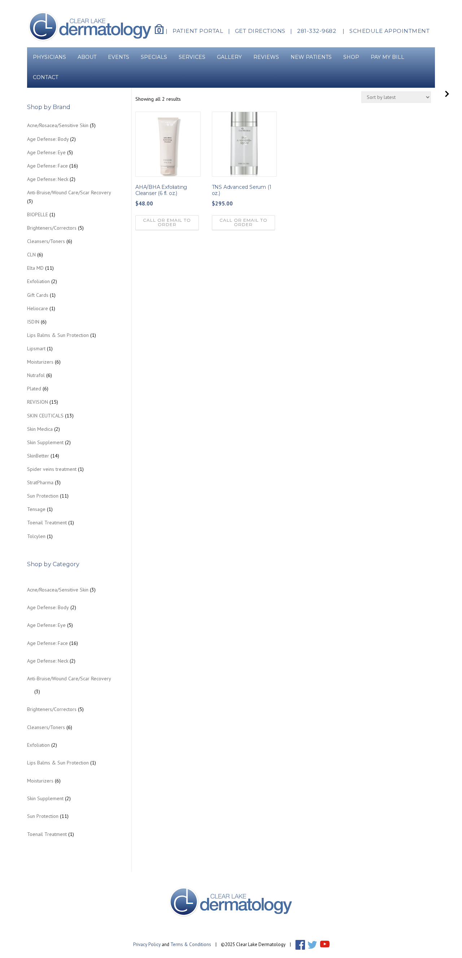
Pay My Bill (387, 57)
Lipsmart (36, 348)
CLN (31, 254)
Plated (34, 388)
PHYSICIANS (49, 57)
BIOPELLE (37, 214)
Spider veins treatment (52, 469)
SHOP (351, 57)
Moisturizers (40, 362)
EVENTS (118, 57)
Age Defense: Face (47, 165)
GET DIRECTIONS (260, 30)
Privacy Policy (147, 944)
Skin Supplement (45, 442)
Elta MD (35, 268)
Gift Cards (37, 295)
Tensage (36, 509)
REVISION (37, 402)
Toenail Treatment (47, 522)
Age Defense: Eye (46, 152)
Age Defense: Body (48, 139)
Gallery (229, 57)
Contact (48, 77)
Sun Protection (42, 496)
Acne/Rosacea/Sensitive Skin (57, 125)
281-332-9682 (316, 30)
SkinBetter (38, 455)
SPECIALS (154, 57)
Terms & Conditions (190, 944)
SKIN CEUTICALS (45, 415)
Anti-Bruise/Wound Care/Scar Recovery (69, 192)
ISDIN (33, 321)
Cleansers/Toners (46, 241)
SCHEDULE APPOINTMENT (389, 30)
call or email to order (167, 222)
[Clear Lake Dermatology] (90, 26)
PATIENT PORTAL (198, 30)
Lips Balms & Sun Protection (58, 335)
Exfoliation (38, 281)
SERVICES (192, 57)
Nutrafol (36, 375)
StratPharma (40, 482)
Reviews (266, 57)
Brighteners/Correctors (52, 228)
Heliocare (37, 308)
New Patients (311, 57)
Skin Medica (40, 429)
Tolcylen (36, 536)
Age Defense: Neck (47, 179)
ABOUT (87, 57)
